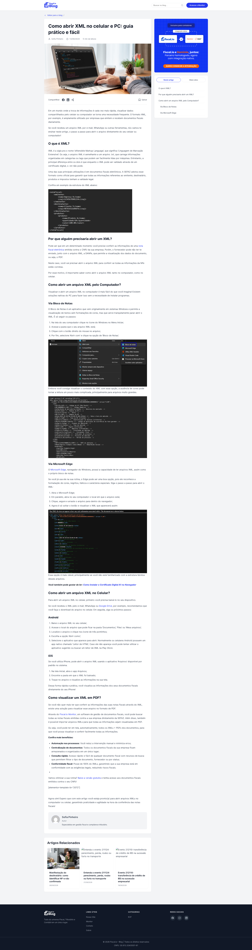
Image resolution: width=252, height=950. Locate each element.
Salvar (144, 100)
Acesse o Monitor (197, 5)
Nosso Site (90, 917)
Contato (89, 926)
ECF (130, 917)
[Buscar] (182, 5)
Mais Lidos (193, 80)
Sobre (88, 930)
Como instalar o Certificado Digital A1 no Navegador (109, 584)
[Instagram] (179, 918)
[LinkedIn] (68, 100)
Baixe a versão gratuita (89, 778)
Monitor (89, 921)
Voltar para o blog (54, 15)
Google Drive (105, 606)
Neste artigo (169, 80)
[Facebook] (63, 100)
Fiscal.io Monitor (68, 714)
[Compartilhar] (72, 100)
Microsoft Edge (58, 469)
